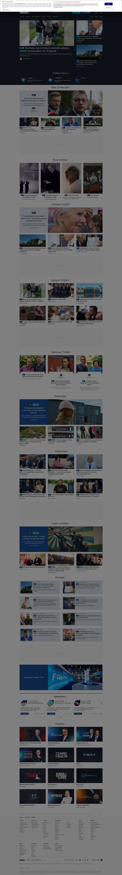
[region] (61, 6)
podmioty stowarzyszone (21, 3)
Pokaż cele (108, 7)
